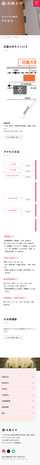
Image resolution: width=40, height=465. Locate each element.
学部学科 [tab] (5, 383)
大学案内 (8, 37)
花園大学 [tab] (5, 376)
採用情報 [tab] (5, 407)
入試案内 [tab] (5, 395)
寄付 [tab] (3, 413)
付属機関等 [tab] (6, 401)
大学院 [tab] (4, 389)
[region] (20, 195)
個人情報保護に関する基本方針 (13, 457)
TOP (3, 37)
